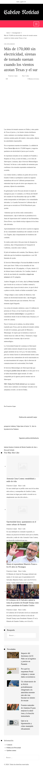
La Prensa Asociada (32, 281)
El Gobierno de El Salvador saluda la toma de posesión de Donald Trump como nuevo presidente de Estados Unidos (22, 602)
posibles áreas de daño (19, 371)
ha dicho (29, 262)
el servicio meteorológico (16, 314)
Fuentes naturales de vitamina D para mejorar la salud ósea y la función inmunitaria (28, 710)
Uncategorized (9, 44)
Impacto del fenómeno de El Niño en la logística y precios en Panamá (28, 658)
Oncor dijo (11, 148)
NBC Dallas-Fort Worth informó (14, 384)
